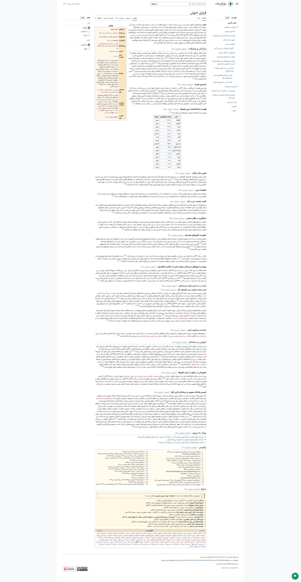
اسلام (103, 97)
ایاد (128, 542)
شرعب (152, 542)
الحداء (115, 535)
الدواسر (125, 535)
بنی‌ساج (128, 544)
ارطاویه (174, 88)
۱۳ (125, 184)
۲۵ (117, 298)
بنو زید (127, 533)
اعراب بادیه (110, 40)
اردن (108, 60)
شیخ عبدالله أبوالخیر (113, 333)
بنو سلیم (178, 537)
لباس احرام (146, 278)
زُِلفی (149, 88)
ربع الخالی (176, 71)
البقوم (200, 533)
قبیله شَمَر (123, 239)
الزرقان (174, 535)
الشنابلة (168, 535)
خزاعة (202, 535)
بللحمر (144, 533)
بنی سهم (201, 544)
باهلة (195, 533)
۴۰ (116, 418)
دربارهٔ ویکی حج (233, 567)
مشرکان (177, 378)
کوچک (85, 28)
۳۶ (163, 378)
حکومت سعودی (188, 27)
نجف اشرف (136, 246)
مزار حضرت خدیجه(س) (111, 99)
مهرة (141, 542)
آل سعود (107, 117)
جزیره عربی (178, 40)
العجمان (146, 542)
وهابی (116, 51)
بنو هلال (128, 537)
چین (194, 426)
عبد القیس (139, 540)
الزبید (184, 535)
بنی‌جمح (102, 544)
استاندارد (84, 31)
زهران (194, 540)
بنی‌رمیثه (115, 544)
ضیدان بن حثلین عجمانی (108, 92)
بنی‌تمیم (188, 544)
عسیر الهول (121, 540)
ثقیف (98, 533)
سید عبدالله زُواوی (142, 333)
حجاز (176, 224)
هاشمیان (154, 27)
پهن (85, 48)
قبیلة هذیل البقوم (156, 540)
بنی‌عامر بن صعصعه (137, 537)
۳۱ (118, 335)
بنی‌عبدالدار (175, 544)
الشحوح (167, 542)
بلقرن (202, 537)
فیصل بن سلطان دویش (111, 90)
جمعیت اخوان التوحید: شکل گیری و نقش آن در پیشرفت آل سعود (182, 442)
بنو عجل (165, 537)
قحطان (187, 542)
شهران (178, 540)
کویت (111, 60)
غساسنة (203, 542)
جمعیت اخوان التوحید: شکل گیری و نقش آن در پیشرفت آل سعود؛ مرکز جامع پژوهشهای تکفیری (171, 437)
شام (183, 71)
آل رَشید (161, 27)
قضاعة (179, 535)
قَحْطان (200, 79)
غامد (111, 540)
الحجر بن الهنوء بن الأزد (160, 533)
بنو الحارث (117, 537)
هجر (101, 37)
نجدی (143, 395)
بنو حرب (153, 537)
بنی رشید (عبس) (188, 537)
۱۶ (123, 229)
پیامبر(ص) (186, 295)
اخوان (149, 496)
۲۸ (136, 305)
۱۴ (113, 196)
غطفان (197, 542)
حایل (108, 62)
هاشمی (153, 346)
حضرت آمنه (99, 99)
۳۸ (166, 403)
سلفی (136, 196)
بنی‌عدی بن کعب (144, 544)
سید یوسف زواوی (110, 110)
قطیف (193, 364)
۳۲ (133, 351)
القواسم (137, 535)
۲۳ (181, 278)
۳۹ (190, 416)
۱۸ (191, 246)
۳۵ (102, 366)
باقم (123, 537)
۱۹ (189, 249)
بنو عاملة (110, 537)
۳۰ (107, 320)
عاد (144, 540)
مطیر (157, 542)
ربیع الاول (171, 278)
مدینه (97, 278)
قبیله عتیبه (108, 43)
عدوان (192, 542)
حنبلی (112, 51)
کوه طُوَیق (131, 90)
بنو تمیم (190, 533)
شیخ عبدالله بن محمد (180, 318)
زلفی (106, 84)
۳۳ (160, 356)
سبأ (105, 535)
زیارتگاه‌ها (111, 95)
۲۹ (163, 315)
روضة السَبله (193, 401)
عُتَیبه (154, 76)
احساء (199, 364)
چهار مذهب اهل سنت (198, 320)
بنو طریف (172, 537)
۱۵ (113, 212)
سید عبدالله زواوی (104, 106)
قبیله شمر (107, 46)
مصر (112, 71)
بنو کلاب (159, 537)
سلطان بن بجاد (142, 367)
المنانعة (121, 533)
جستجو (154, 3)
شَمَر (130, 76)
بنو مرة (116, 533)
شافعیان (129, 333)
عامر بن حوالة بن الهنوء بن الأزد (177, 533)
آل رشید (142, 227)
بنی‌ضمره (161, 544)
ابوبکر (173, 295)
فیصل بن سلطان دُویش (149, 103)
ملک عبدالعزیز (201, 356)
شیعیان (183, 244)
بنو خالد (147, 537)
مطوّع (159, 184)
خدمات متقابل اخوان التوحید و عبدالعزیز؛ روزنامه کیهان (185, 439)
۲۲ (118, 261)
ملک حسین (151, 241)
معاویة (142, 535)
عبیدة (127, 540)
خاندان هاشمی (176, 241)
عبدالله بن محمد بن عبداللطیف (173, 193)
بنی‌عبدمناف (154, 544)
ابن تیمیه (165, 196)
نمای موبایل (224, 567)
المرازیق (162, 535)
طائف (121, 273)
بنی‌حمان (108, 544)
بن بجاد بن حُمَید (195, 96)
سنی (102, 361)
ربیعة (198, 540)
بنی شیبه (168, 544)
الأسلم (132, 540)
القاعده (162, 424)
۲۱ (180, 258)
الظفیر (109, 535)
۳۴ (178, 364)
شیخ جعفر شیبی (143, 336)
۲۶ (177, 300)
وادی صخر (149, 256)
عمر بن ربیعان (142, 411)
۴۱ (133, 426)
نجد (111, 69)
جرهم (191, 546)
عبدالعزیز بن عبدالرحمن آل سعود (108, 33)
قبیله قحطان (100, 46)
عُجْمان (139, 76)
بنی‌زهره (197, 546)
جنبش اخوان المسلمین (145, 35)
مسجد (131, 182)
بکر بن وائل (99, 535)
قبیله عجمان (114, 46)
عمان (136, 256)
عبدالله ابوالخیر (111, 108)
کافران (184, 378)
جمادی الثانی (185, 280)
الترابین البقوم (104, 540)
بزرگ (85, 35)
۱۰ (133, 103)
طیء (148, 540)
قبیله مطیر (102, 43)
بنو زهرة (103, 533)
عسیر (181, 227)
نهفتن (227, 17)
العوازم (157, 535)
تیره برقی (182, 96)
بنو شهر (149, 533)
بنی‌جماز (203, 546)
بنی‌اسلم (98, 542)
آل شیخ (158, 193)
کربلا (113, 65)
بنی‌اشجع (195, 544)
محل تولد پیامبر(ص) (108, 101)
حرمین (98, 270)
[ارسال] (295, 576)
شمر (173, 540)
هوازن (162, 542)
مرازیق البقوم (149, 535)
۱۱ (170, 112)
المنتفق (131, 535)
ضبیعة (169, 540)
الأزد (204, 533)
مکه (165, 93)
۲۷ (124, 303)
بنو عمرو (138, 533)
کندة (189, 535)
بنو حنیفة (196, 537)
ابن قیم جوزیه (155, 196)
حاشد (100, 537)
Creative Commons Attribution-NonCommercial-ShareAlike (204, 560)
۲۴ (98, 280)
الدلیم (203, 540)
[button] (237, 4)
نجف (116, 67)
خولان (198, 535)
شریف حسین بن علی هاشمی (155, 224)
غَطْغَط (143, 90)
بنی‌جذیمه (122, 544)
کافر (128, 212)
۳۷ (200, 386)
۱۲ (173, 179)
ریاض (105, 73)
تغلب (105, 537)
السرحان (184, 540)
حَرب (166, 76)
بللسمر (133, 533)
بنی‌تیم (182, 544)
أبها (200, 227)
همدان (173, 542)
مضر (178, 542)
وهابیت (169, 24)
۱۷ (200, 243)
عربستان (115, 56)
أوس (193, 535)
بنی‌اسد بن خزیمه (108, 542)
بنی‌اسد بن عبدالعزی (120, 542)
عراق (103, 62)
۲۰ (125, 255)
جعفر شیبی (108, 112)
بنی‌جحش (135, 544)
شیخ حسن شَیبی (156, 336)
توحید (151, 212)
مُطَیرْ (146, 76)
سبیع (189, 540)
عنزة (115, 540)
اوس (132, 542)
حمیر (182, 542)
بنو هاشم (109, 533)
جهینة (119, 535)
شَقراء (194, 406)
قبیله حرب (115, 43)
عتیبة (164, 540)
